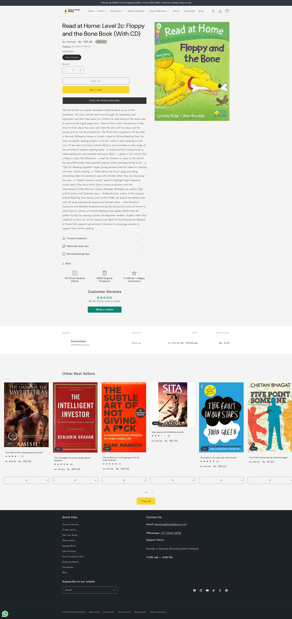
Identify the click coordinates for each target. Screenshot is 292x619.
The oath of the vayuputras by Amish (24, 452)
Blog (64, 572)
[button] (102, 11)
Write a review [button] (104, 309)
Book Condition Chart (73, 556)
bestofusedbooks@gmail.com (170, 524)
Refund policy (94, 612)
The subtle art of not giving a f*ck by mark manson (121, 458)
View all (146, 501)
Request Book (69, 545)
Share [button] (68, 263)
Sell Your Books (70, 535)
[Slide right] (152, 492)
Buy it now (96, 89)
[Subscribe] (113, 590)
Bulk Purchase (69, 551)
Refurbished (73, 58)
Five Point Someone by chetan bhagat (268, 457)
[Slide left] (139, 492)
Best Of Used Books (77, 612)
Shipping (66, 46)
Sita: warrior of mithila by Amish (168, 432)
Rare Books (67, 567)
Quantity (66, 64)
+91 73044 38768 (171, 533)
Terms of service (70, 524)
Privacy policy (69, 529)
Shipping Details (70, 561)
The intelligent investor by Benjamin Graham (72, 459)
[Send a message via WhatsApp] (5, 613)
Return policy (68, 540)
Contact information (158, 612)
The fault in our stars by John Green (218, 458)
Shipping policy (140, 612)
